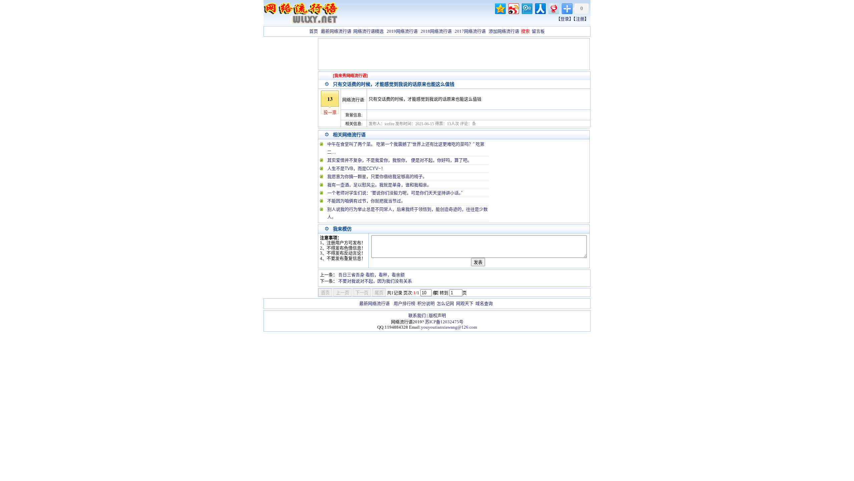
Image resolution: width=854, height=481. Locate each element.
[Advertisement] (290, 138)
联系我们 (417, 315)
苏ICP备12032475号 (444, 321)
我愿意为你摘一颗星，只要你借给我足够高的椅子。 (377, 176)
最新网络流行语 (336, 31)
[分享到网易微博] (553, 8)
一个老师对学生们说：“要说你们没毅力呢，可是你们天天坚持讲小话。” (394, 192)
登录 (564, 18)
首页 (313, 31)
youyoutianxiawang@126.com (449, 327)
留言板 (538, 31)
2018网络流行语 (436, 31)
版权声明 (437, 315)
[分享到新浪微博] (513, 8)
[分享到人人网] (540, 8)
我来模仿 (342, 228)
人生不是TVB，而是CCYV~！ (356, 168)
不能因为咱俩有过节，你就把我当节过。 (366, 200)
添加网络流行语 (504, 31)
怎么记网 (445, 303)
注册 (580, 18)
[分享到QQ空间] (500, 8)
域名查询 (484, 303)
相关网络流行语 (349, 134)
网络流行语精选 (368, 31)
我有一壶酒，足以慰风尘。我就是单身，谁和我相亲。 (379, 184)
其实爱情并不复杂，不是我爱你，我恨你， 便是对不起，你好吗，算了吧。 (399, 160)
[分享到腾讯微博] (526, 8)
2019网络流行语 (402, 31)
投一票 (330, 112)
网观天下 (464, 303)
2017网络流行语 (470, 31)
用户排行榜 (404, 303)
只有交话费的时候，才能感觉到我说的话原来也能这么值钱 (393, 84)
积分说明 (426, 303)
